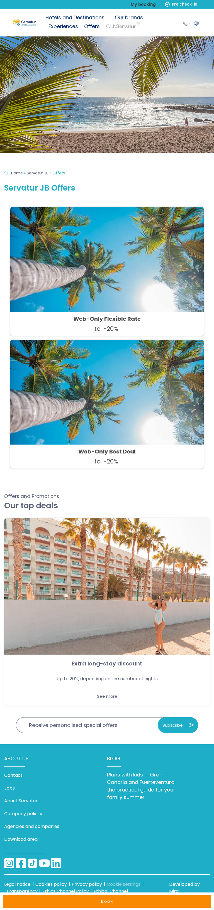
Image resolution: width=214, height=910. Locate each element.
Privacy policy (87, 884)
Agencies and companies (31, 826)
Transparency (22, 891)
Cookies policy (51, 884)
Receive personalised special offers (73, 725)
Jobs (9, 788)
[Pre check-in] (167, 4)
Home (17, 173)
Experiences (63, 26)
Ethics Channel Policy (65, 891)
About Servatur (21, 801)
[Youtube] (44, 863)
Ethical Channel (111, 891)
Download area (21, 839)
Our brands (129, 17)
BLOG (113, 758)
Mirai (174, 891)
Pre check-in (184, 4)
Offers (92, 26)
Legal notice (17, 884)
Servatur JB (37, 173)
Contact (13, 775)
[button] (198, 22)
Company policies (23, 813)
